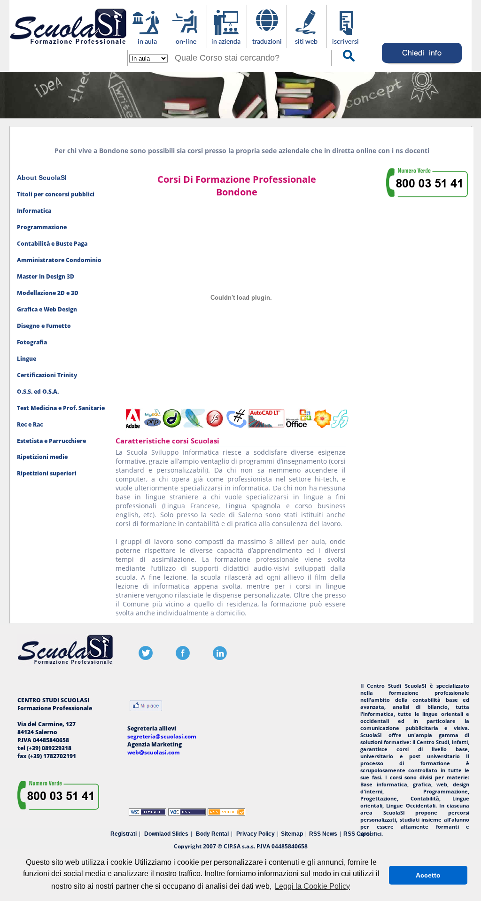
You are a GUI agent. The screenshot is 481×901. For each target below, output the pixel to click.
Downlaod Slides (166, 834)
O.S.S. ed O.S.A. (38, 392)
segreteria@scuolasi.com (161, 736)
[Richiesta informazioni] (422, 64)
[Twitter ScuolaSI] (146, 658)
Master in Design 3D (45, 276)
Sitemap (292, 834)
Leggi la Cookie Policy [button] (312, 886)
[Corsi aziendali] (227, 43)
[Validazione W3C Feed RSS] (226, 813)
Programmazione (42, 227)
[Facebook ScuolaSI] (183, 658)
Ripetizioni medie (42, 457)
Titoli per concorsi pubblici (55, 194)
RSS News (323, 834)
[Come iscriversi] (346, 43)
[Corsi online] (187, 43)
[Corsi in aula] (147, 43)
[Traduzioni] (266, 43)
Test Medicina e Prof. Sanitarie (61, 408)
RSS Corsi (357, 834)
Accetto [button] (428, 875)
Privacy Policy (255, 834)
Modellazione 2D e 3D (47, 293)
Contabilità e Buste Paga (52, 244)
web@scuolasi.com (153, 752)
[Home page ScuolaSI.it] (68, 46)
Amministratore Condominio (59, 260)
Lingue (26, 359)
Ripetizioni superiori (47, 473)
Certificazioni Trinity (47, 375)
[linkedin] (220, 658)
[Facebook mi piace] (146, 706)
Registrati (123, 834)
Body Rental (212, 834)
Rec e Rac (30, 424)
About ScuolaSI (42, 177)
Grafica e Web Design (47, 309)
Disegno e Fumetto (44, 326)
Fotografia (32, 342)
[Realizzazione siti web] (306, 43)
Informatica (34, 211)
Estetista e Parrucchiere (51, 441)
